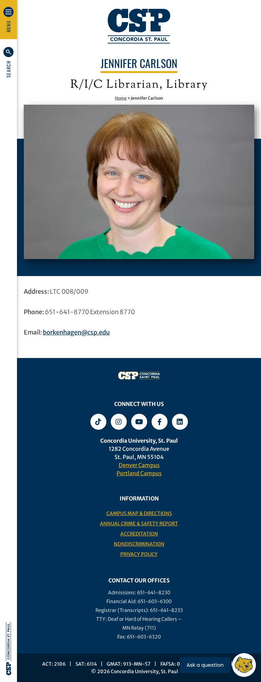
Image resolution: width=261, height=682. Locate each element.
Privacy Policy (139, 554)
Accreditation (139, 534)
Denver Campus (139, 465)
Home (121, 98)
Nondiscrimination (139, 544)
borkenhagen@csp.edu (76, 332)
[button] (8, 62)
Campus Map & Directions (139, 513)
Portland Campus (139, 473)
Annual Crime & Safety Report (139, 524)
